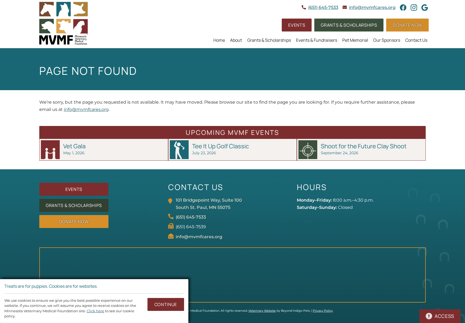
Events (296, 25)
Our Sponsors (386, 40)
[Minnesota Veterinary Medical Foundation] (63, 23)
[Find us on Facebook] (403, 7)
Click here (95, 311)
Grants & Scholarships (269, 40)
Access (444, 316)
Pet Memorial (355, 40)
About (236, 40)
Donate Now (407, 25)
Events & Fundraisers (316, 40)
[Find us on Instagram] (414, 7)
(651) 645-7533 (323, 7)
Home (219, 40)
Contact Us (416, 40)
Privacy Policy (323, 311)
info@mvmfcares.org (372, 7)
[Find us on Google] (424, 7)
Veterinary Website (262, 311)
